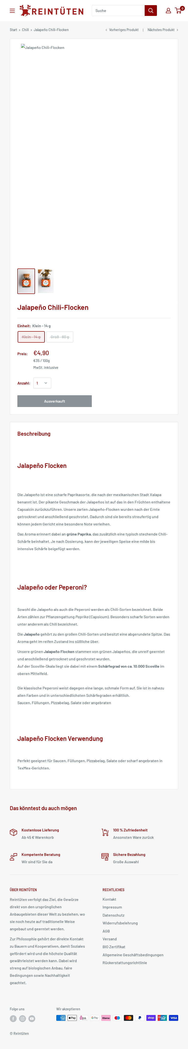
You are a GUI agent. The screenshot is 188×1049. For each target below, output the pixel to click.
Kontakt (109, 899)
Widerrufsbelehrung (120, 923)
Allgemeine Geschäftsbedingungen (133, 954)
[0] (178, 10)
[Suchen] (151, 10)
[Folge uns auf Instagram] (22, 1018)
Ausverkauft (54, 401)
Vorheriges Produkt (124, 30)
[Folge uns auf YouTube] (31, 1018)
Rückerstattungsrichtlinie (125, 962)
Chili (25, 30)
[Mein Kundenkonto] (168, 10)
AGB (106, 931)
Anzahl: (23, 383)
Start (13, 30)
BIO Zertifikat (114, 946)
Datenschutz (113, 915)
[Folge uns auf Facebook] (13, 1018)
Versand (110, 938)
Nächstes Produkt (161, 30)
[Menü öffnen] (12, 11)
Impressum (112, 907)
